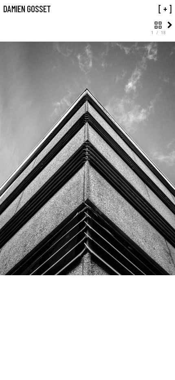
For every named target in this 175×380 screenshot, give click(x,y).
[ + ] (165, 8)
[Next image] (170, 24)
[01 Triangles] (158, 24)
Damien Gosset (27, 8)
